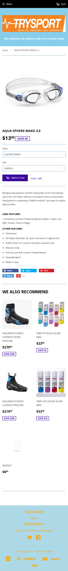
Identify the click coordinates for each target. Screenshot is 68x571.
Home (5, 50)
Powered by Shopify (43, 551)
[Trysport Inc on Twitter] (29, 538)
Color (5, 148)
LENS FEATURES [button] (11, 214)
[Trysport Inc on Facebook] (38, 538)
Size (4, 162)
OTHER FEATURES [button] (12, 228)
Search (34, 518)
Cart (63, 4)
